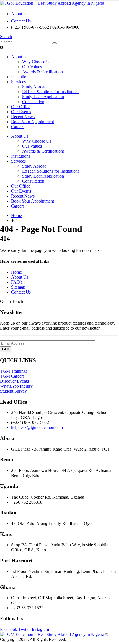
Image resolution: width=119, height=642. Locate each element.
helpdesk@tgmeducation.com (37, 427)
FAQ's (16, 282)
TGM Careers (12, 376)
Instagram (40, 629)
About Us (19, 13)
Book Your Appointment (32, 121)
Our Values (32, 66)
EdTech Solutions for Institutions (50, 91)
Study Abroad (34, 86)
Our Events (21, 111)
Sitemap (18, 287)
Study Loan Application (43, 96)
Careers (17, 126)
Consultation (33, 101)
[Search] (54, 43)
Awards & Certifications (43, 71)
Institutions (20, 76)
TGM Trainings (13, 371)
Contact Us (21, 21)
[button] (6, 36)
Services (18, 81)
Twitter (24, 629)
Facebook (8, 629)
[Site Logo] (52, 3)
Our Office (20, 106)
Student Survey (13, 391)
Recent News (23, 116)
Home (16, 272)
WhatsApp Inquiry (16, 386)
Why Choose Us (36, 61)
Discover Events (14, 381)
